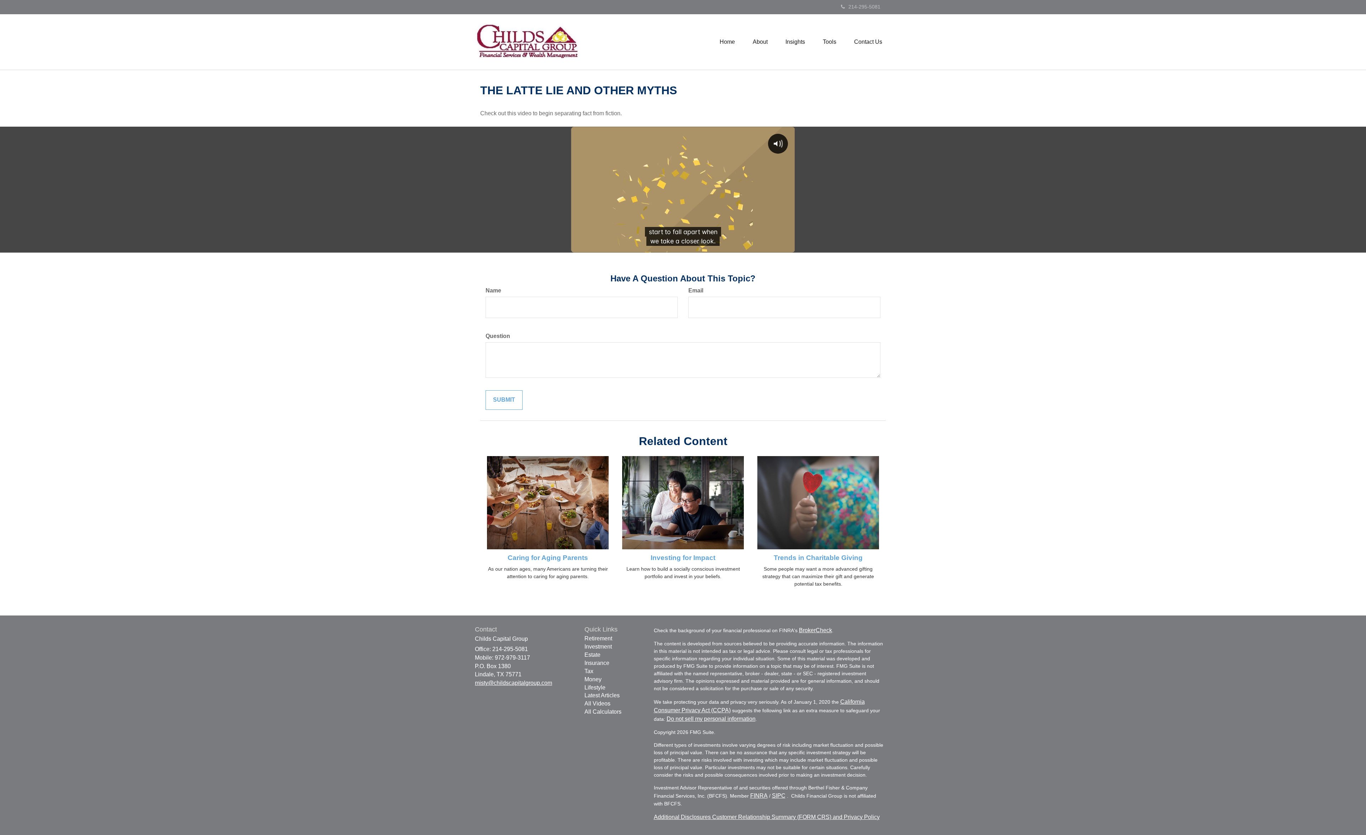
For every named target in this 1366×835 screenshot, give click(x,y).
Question (498, 336)
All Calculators (602, 712)
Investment (598, 647)
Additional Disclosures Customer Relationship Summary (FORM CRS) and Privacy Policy (767, 817)
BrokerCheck (815, 630)
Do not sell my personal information (711, 719)
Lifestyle (594, 688)
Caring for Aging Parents (548, 557)
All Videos (597, 704)
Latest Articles (602, 695)
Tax (588, 671)
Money (593, 679)
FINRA (759, 796)
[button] (760, 42)
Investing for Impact (683, 557)
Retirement (598, 638)
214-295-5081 (864, 7)
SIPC (778, 796)
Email (695, 290)
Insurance (596, 663)
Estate (592, 655)
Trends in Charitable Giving (818, 557)
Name (493, 290)
